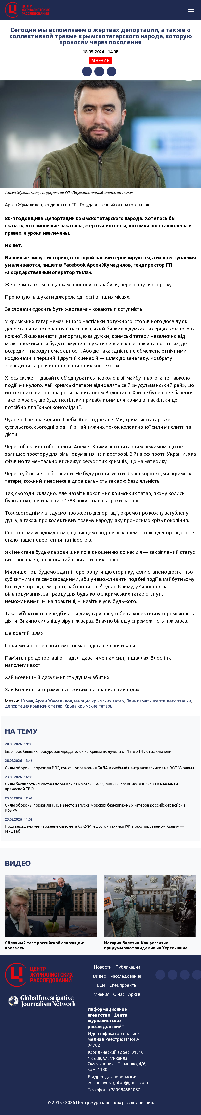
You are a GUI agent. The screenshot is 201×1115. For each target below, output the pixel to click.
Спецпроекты (123, 985)
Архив (134, 994)
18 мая (26, 700)
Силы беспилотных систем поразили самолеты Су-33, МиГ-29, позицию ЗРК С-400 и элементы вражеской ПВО (91, 786)
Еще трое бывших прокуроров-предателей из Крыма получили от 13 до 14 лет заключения (89, 751)
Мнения (100, 60)
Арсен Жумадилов (53, 700)
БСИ (101, 985)
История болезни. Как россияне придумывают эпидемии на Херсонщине (146, 945)
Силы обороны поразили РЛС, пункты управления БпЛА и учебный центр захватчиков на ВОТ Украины (99, 768)
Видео (18, 863)
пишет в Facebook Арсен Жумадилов (86, 265)
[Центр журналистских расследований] (28, 10)
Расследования (125, 976)
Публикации (127, 966)
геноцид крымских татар (99, 700)
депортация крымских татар (33, 705)
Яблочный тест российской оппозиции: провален (44, 945)
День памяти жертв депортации (158, 700)
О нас (118, 994)
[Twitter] (99, 71)
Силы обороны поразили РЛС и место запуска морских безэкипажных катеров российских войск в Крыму (95, 807)
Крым (70, 705)
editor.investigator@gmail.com (118, 1082)
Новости (103, 966)
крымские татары (95, 705)
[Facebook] (87, 71)
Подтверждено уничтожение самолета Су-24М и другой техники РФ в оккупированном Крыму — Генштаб (94, 828)
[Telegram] (111, 71)
